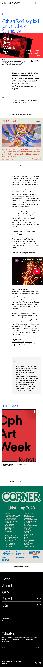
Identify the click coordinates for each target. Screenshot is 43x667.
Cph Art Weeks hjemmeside (22, 342)
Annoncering (7, 619)
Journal (7, 586)
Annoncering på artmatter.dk (21, 165)
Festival (7, 599)
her (20, 234)
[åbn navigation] (39, 3)
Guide (6, 592)
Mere (5, 605)
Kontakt (5, 621)
